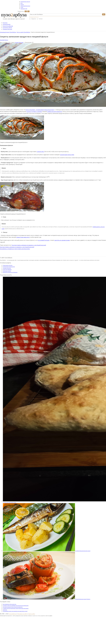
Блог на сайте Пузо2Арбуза (23, 32)
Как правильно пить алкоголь (9, 604)
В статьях (40, 18)
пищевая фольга (4, 40)
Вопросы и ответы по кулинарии (10, 272)
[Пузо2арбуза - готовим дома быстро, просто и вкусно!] (14, 19)
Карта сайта (31, 614)
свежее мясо (40, 151)
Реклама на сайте (22, 614)
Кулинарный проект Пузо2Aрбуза (8, 32)
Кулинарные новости (25, 1)
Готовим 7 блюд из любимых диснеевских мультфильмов (15, 605)
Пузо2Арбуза (12, 614)
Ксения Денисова (19, 42)
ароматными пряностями (67, 154)
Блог (22, 3)
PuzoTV (22, 4)
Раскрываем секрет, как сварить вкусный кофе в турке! (15, 611)
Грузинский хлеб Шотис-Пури (9, 502)
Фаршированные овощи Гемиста (82, 599)
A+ (28, 11)
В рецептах (33, 18)
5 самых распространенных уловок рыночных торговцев (15, 608)
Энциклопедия (6, 24)
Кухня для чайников (8, 26)
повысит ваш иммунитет (23, 237)
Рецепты (5, 22)
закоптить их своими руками (62, 240)
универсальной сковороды (54, 111)
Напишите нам (24, 8)
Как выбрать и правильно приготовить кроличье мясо (15, 249)
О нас (22, 7)
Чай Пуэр (5, 609)
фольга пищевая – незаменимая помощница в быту (40, 110)
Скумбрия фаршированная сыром (82, 550)
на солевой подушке (43, 240)
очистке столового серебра (34, 111)
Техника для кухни (7, 29)
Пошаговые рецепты (7, 265)
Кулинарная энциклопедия (9, 266)
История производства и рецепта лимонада (12, 607)
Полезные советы (7, 27)
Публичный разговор (25, 5)
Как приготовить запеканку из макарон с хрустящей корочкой (29, 245)
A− (25, 11)
